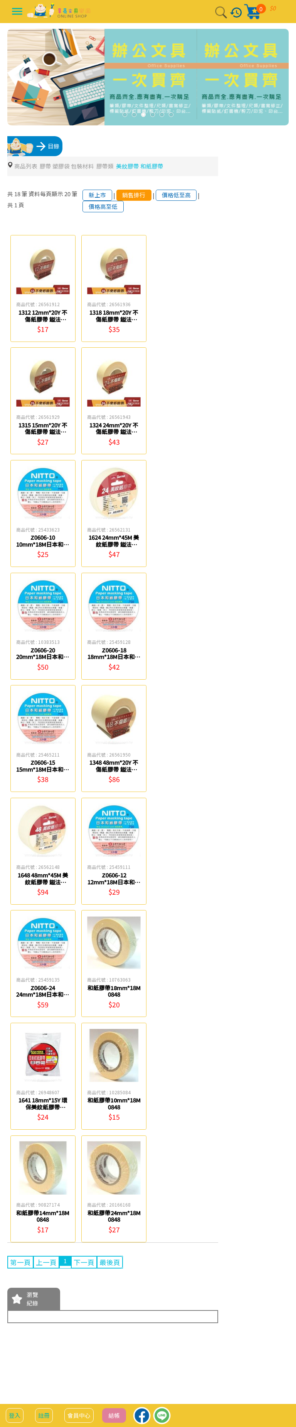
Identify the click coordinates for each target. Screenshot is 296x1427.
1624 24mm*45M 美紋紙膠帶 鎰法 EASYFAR (114, 544)
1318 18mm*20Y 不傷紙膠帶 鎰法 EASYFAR (113, 319)
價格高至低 (103, 206)
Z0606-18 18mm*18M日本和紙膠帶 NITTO (114, 656)
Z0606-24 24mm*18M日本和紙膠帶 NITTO (42, 994)
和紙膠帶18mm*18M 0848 (114, 991)
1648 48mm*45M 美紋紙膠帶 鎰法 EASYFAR (43, 881)
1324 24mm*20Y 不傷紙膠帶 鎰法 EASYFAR (113, 431)
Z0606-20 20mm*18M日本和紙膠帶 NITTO (42, 656)
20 (67, 194)
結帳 (114, 1415)
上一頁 (46, 1262)
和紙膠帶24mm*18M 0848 (114, 1216)
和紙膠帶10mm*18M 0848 (114, 1103)
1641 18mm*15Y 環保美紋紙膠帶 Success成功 (42, 1106)
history (236, 12)
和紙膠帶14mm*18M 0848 (42, 1216)
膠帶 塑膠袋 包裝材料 (67, 166)
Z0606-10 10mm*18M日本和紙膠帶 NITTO (42, 544)
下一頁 (84, 1262)
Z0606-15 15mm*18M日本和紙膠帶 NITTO (42, 769)
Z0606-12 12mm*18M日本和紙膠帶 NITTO (114, 881)
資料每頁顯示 (46, 194)
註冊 (44, 1415)
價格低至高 (176, 195)
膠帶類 (105, 166)
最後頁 (109, 1262)
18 (17, 194)
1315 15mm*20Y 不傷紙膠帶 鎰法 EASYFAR (42, 431)
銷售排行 (133, 195)
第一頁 (20, 1262)
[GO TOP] (281, 1381)
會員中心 (79, 1415)
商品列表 (25, 166)
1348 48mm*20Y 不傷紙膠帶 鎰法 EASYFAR (113, 769)
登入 (14, 1415)
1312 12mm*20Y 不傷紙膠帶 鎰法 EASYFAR (42, 319)
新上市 (97, 195)
